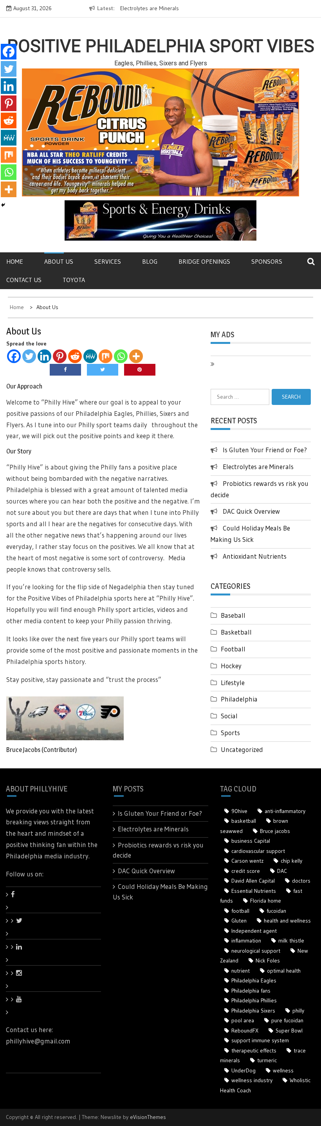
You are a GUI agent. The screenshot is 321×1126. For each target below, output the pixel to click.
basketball (243, 820)
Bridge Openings (204, 261)
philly (298, 1010)
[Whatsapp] (121, 356)
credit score (245, 870)
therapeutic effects (253, 1050)
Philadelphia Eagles (253, 980)
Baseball (233, 615)
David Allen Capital (253, 880)
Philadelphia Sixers (253, 1010)
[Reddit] (75, 356)
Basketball (236, 632)
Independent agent (254, 930)
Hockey (231, 666)
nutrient (240, 970)
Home (14, 261)
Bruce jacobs (275, 831)
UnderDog (243, 1070)
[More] (136, 356)
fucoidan (276, 910)
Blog (149, 261)
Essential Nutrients (253, 890)
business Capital (250, 840)
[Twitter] (29, 356)
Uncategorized (242, 749)
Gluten (239, 920)
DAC (282, 870)
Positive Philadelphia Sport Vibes (160, 46)
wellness (283, 1070)
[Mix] (105, 356)
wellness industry (251, 1080)
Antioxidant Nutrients (255, 556)
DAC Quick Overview (251, 511)
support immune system (260, 1040)
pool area (242, 1020)
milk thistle (291, 940)
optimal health (284, 970)
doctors (301, 880)
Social (229, 716)
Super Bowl (289, 1030)
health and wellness (287, 920)
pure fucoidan (287, 1020)
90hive (239, 811)
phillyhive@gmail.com (38, 1041)
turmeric (267, 1060)
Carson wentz (247, 860)
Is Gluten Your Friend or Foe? (265, 450)
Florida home (265, 900)
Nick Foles (268, 960)
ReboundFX (244, 1030)
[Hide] (3, 205)
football (240, 910)
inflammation (246, 940)
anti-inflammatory (285, 811)
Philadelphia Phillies (254, 1000)
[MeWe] (90, 356)
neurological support (255, 950)
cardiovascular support (258, 850)
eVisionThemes (148, 1117)
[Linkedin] (44, 356)
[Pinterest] (60, 356)
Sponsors (266, 261)
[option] (150, 8)
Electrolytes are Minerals (149, 8)
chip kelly (291, 860)
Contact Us (23, 280)
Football (233, 649)
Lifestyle (233, 682)
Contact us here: (29, 1029)
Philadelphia (239, 699)
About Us (58, 261)
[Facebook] (14, 356)
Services (107, 261)
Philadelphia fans (251, 990)
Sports (230, 732)
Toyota (74, 280)
